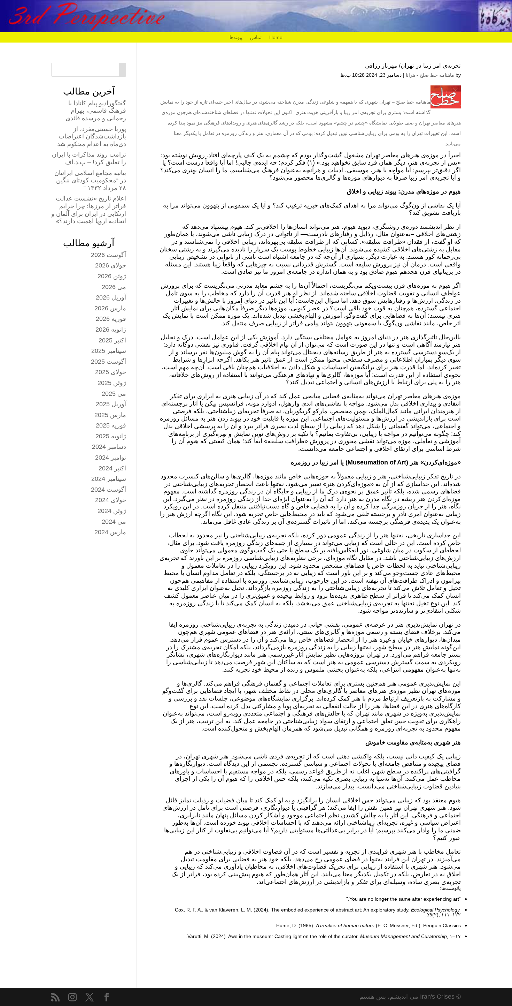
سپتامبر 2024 (108, 478)
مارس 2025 (110, 414)
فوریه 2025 (111, 425)
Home (275, 37)
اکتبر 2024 (112, 468)
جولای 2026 (110, 265)
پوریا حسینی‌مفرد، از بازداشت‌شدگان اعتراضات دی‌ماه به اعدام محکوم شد (91, 137)
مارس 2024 (110, 532)
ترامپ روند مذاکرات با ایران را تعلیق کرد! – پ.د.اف (89, 158)
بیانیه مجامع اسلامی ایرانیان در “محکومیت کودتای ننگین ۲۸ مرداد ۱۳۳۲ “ (90, 180)
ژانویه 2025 (110, 436)
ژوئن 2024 (112, 510)
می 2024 (114, 521)
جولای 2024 (110, 500)
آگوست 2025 (108, 361)
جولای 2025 (110, 372)
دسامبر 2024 (109, 446)
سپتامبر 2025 (108, 350)
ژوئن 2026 (112, 276)
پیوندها (236, 37)
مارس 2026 (110, 308)
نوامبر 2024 (110, 457)
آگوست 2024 (108, 489)
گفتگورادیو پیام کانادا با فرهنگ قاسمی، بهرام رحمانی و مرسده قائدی (95, 111)
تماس (256, 37)
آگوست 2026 (108, 254)
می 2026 (114, 286)
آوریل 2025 (111, 404)
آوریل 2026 (111, 297)
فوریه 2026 (111, 318)
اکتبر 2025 (112, 340)
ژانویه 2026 (110, 329)
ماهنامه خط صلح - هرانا (430, 75)
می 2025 (114, 393)
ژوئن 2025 (112, 382)
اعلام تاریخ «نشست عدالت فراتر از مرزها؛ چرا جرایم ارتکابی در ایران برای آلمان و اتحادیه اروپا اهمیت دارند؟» (88, 210)
